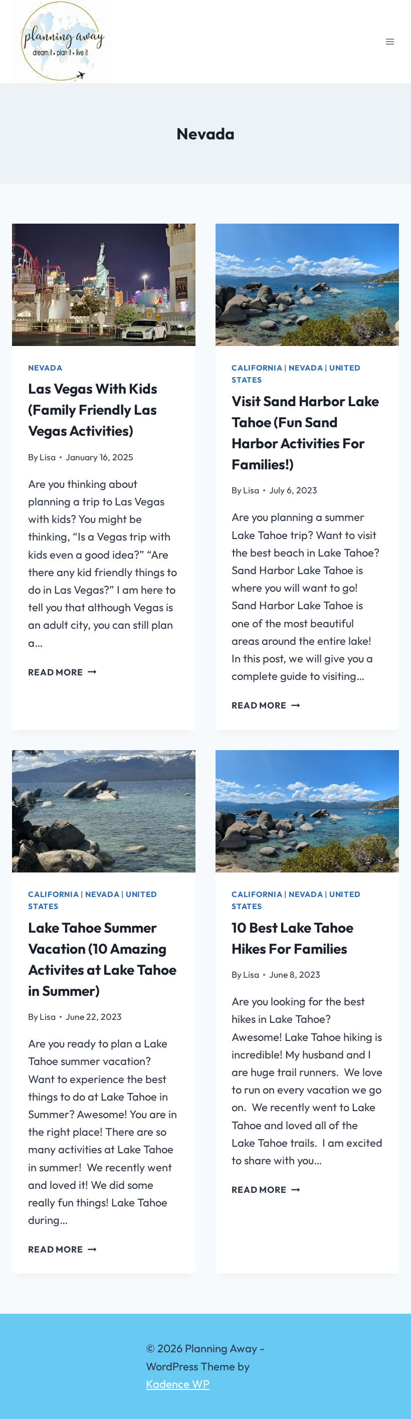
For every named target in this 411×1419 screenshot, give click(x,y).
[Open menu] (389, 41)
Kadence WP (178, 1384)
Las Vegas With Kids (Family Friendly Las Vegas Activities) (92, 409)
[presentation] (103, 285)
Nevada (45, 368)
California (257, 368)
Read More (62, 672)
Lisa (48, 457)
